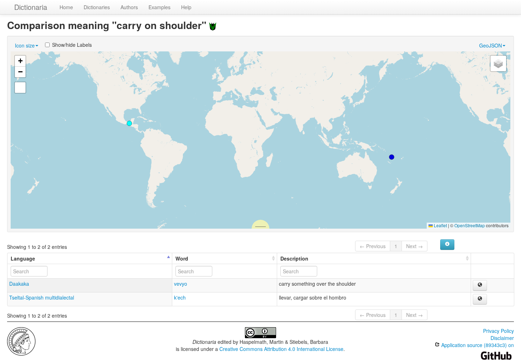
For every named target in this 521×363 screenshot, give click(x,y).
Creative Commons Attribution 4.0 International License (281, 348)
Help (186, 7)
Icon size (25, 45)
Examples (159, 7)
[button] (391, 157)
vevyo (180, 283)
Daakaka (19, 283)
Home (66, 7)
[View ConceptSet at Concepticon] (212, 25)
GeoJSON (490, 45)
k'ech (180, 297)
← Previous (373, 246)
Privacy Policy (498, 330)
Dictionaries (97, 7)
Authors (129, 7)
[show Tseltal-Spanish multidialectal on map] (480, 299)
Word (181, 258)
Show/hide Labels (72, 44)
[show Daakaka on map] (480, 285)
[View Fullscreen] (20, 87)
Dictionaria (30, 7)
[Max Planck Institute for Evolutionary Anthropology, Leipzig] (21, 340)
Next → (414, 246)
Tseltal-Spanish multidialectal (41, 297)
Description (294, 258)
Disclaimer (502, 337)
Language (23, 258)
